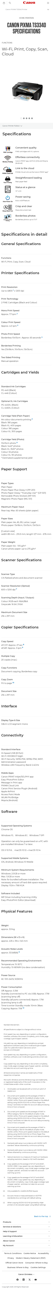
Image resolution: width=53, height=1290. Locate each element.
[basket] (4, 3)
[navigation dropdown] (48, 3)
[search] (10, 3)
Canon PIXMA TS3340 (11, 126)
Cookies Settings (38, 1267)
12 (23, 1008)
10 (13, 683)
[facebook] (17, 1280)
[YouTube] (36, 1280)
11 (19, 952)
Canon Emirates (25, 1274)
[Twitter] (30, 1280)
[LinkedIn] (24, 1280)
